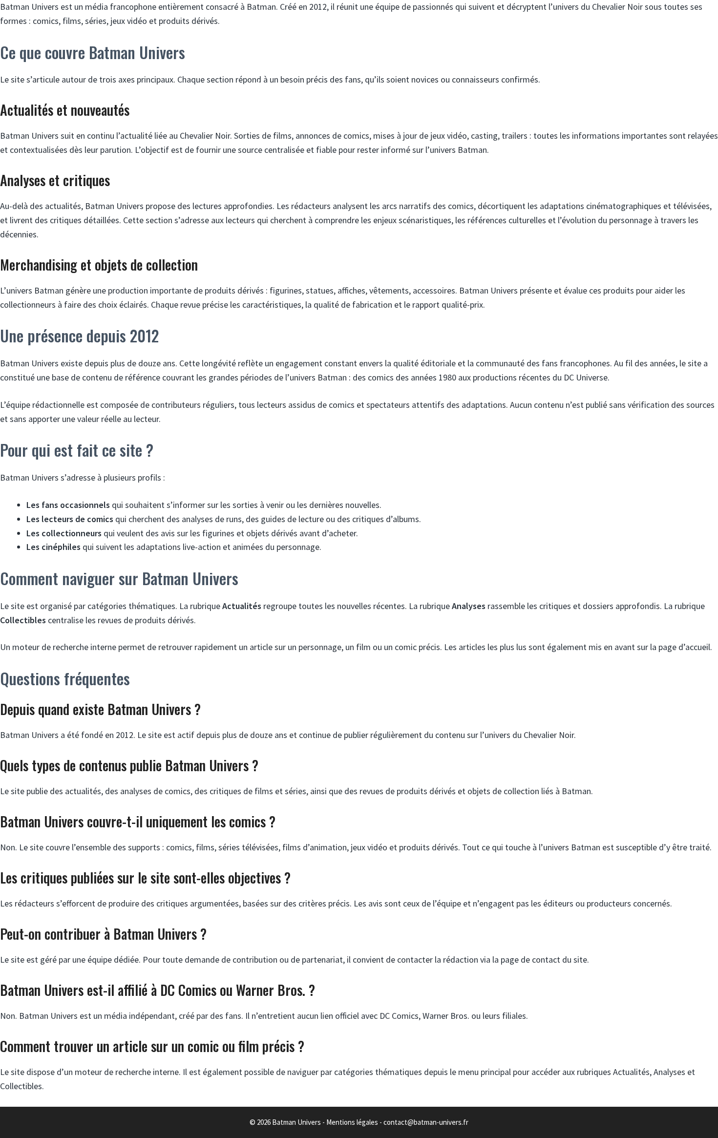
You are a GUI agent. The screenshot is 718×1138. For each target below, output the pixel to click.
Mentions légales (352, 1122)
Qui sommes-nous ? (349, 87)
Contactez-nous (465, 87)
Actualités (243, 87)
